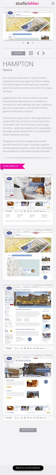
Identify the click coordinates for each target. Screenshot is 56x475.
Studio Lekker (28, 3)
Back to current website (28, 468)
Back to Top (28, 430)
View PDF (18, 53)
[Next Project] (43, 54)
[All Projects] (31, 54)
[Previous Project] (39, 54)
